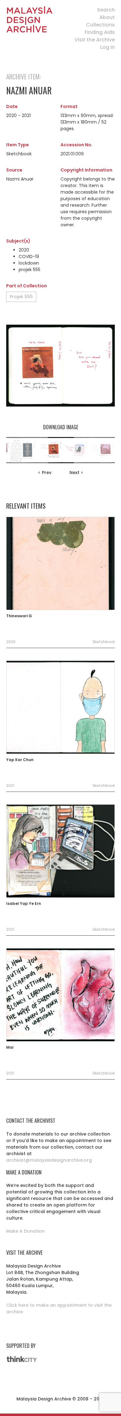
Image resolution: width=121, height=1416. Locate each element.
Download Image (60, 427)
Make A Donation (25, 1231)
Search (106, 9)
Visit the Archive (94, 39)
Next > (76, 472)
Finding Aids (100, 32)
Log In (107, 47)
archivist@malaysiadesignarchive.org (49, 1160)
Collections (100, 24)
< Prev (45, 472)
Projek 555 (21, 297)
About (107, 17)
